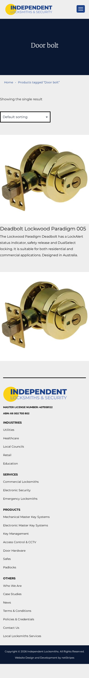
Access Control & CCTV (19, 542)
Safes (7, 559)
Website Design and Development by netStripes (44, 657)
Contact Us (11, 628)
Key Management (16, 533)
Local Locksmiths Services (22, 636)
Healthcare (11, 438)
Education (10, 463)
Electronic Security (17, 490)
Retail (7, 455)
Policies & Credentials (18, 619)
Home (8, 82)
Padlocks (9, 567)
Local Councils (13, 446)
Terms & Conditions (17, 611)
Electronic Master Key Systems (25, 525)
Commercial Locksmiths (21, 482)
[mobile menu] (81, 9)
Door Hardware (14, 550)
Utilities (8, 430)
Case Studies (12, 594)
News (7, 602)
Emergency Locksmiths (20, 499)
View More (18, 265)
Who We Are (12, 586)
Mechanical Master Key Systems (26, 517)
